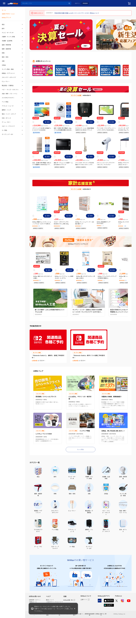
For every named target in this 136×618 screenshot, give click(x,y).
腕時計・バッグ (6, 110)
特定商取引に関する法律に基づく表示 (74, 614)
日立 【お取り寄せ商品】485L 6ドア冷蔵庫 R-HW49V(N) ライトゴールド (41, 163)
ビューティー (6, 81)
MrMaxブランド (6, 17)
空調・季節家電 (6, 45)
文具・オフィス (6, 118)
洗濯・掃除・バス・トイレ (9, 93)
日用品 (4, 65)
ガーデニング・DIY (7, 134)
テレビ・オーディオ (7, 32)
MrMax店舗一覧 (68, 600)
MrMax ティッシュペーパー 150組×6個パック (84, 223)
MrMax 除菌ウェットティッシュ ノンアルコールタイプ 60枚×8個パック (41, 223)
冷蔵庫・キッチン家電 (8, 36)
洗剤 (3, 61)
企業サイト (84, 599)
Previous (32, 35)
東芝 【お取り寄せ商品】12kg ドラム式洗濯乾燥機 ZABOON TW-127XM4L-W (62, 129)
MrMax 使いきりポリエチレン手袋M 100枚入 (85, 277)
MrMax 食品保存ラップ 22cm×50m (103, 222)
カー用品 (4, 130)
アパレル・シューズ (7, 106)
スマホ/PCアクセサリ (8, 97)
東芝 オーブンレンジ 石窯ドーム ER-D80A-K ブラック (63, 163)
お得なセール (33, 602)
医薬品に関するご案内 (101, 614)
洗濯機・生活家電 (7, 41)
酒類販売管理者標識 (89, 614)
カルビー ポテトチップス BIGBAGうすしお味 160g (61, 223)
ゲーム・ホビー (6, 122)
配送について (50, 600)
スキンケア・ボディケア (9, 77)
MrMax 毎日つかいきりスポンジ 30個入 (42, 277)
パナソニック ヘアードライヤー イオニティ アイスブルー (106, 163)
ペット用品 (5, 102)
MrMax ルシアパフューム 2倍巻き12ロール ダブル (64, 277)
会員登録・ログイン (35, 600)
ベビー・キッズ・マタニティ (10, 89)
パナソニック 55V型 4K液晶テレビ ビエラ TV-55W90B (41, 129)
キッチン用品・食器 (8, 69)
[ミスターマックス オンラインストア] (13, 3)
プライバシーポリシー (34, 614)
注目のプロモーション (8, 14)
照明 (3, 53)
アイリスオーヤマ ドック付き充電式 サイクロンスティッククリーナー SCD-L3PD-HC (84, 163)
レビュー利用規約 (59, 614)
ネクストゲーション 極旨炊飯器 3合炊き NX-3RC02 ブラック (84, 129)
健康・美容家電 (6, 49)
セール (4, 10)
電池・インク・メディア (9, 114)
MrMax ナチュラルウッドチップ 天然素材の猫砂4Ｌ (107, 277)
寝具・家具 (5, 57)
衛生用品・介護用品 (8, 85)
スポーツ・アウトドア (8, 126)
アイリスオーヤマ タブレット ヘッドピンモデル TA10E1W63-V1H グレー (106, 129)
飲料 (3, 28)
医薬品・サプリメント (8, 73)
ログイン (77, 3)
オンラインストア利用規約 (47, 614)
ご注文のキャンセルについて (54, 602)
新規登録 (85, 3)
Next (134, 35)
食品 (3, 24)
